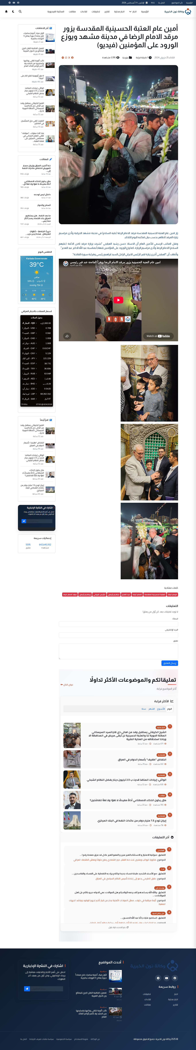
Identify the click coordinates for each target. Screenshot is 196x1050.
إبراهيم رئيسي (85, 594)
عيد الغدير (126, 594)
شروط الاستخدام (81, 1039)
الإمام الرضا (172, 594)
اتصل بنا (161, 3)
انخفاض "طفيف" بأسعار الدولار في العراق (142, 759)
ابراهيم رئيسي (113, 594)
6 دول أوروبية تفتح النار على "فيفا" (32, 77)
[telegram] (158, 978)
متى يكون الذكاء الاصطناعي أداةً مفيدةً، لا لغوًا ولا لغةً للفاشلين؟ (128, 800)
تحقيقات (96, 11)
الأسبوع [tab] (161, 709)
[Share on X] (69, 57)
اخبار (134, 11)
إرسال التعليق (169, 663)
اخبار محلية (119, 11)
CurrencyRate (46, 408)
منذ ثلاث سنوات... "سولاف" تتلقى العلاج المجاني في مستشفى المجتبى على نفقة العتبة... (33, 137)
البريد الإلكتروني (171, 630)
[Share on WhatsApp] (66, 57)
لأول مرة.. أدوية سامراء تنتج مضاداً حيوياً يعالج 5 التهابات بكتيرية (34, 36)
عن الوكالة (95, 1039)
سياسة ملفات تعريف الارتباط (42, 1039)
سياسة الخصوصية (64, 1039)
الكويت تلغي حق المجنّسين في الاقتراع (32, 122)
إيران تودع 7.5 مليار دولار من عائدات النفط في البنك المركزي (131, 820)
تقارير (107, 11)
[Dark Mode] (13, 11)
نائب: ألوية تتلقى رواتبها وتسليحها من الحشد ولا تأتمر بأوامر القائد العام (34, 63)
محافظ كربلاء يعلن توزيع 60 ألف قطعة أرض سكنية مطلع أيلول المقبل (122, 923)
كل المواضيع (177, 3)
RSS (153, 3)
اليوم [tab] (169, 709)
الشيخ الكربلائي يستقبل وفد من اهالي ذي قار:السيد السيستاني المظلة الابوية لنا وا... (32, 107)
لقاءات (83, 11)
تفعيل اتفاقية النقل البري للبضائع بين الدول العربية (33, 49)
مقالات (72, 11)
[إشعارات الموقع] (6, 11)
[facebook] (175, 978)
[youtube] (166, 978)
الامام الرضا (137, 594)
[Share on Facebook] (72, 57)
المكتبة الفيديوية (55, 11)
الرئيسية (189, 3)
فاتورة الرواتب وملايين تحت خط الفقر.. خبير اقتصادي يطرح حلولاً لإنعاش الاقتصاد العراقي (114, 860)
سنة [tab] (144, 709)
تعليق (175, 641)
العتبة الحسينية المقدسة (154, 594)
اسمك (175, 619)
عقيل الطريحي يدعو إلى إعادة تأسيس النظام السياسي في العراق (126, 878)
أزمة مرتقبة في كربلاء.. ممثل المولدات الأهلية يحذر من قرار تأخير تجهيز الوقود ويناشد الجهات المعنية (117, 902)
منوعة (125, 57)
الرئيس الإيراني (99, 594)
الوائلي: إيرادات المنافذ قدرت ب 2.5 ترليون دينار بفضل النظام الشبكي (126, 779)
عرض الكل (68, 684)
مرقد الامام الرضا (70, 594)
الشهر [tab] (152, 709)
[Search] (20, 11)
